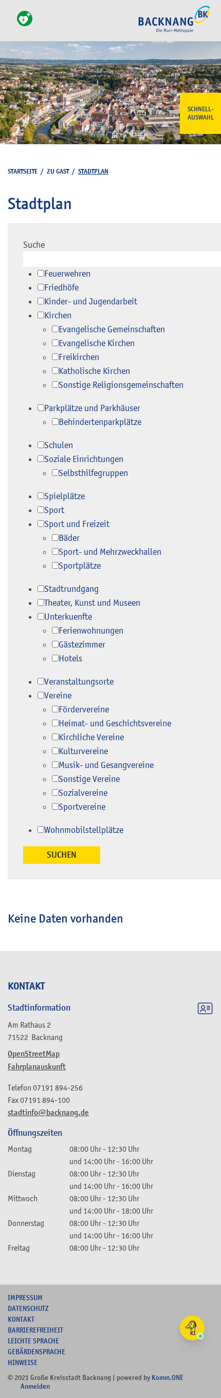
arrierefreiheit (35, 1330)
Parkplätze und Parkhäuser (92, 408)
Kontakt (21, 1319)
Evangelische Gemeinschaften (112, 329)
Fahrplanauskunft (37, 1067)
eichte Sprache (33, 1340)
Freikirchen (79, 357)
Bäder (69, 538)
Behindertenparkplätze (100, 422)
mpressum (25, 1297)
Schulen (58, 445)
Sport (54, 510)
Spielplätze (64, 496)
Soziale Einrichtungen (83, 459)
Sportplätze (80, 565)
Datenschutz (28, 1308)
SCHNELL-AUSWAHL (201, 113)
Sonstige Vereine (89, 779)
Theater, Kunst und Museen (92, 603)
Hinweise (23, 1362)
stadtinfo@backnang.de (48, 1112)
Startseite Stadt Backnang (174, 31)
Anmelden (35, 1386)
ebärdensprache (36, 1351)
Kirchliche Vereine (91, 737)
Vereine (57, 695)
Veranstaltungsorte (79, 681)
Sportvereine (82, 807)
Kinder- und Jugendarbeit (90, 301)
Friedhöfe (61, 287)
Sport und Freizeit (76, 524)
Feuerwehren (67, 273)
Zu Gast (58, 171)
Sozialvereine (83, 793)
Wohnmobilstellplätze (83, 830)
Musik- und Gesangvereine (106, 765)
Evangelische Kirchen (97, 343)
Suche (34, 245)
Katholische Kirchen (94, 371)
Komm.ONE (167, 1377)
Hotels (70, 658)
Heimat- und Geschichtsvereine (115, 723)
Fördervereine (84, 709)
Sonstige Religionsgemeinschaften (121, 385)
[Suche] (11, 24)
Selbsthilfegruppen (93, 473)
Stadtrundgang (71, 589)
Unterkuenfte (68, 616)
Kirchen (57, 315)
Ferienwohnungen (91, 630)
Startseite (23, 171)
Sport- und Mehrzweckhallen (110, 552)
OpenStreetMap (34, 1054)
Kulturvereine (83, 751)
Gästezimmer (82, 644)
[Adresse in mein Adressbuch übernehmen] (205, 1010)
